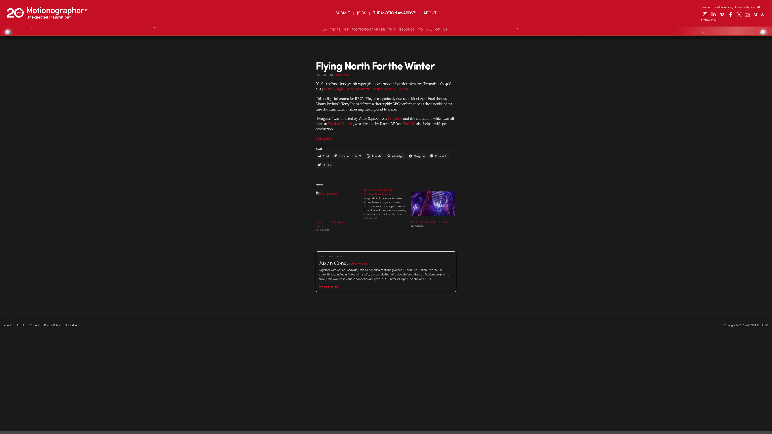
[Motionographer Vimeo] (722, 14)
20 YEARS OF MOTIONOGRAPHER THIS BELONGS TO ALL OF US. (386, 29)
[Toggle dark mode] (763, 14)
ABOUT (429, 12)
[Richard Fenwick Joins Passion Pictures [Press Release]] (387, 204)
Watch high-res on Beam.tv (347, 89)
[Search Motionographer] (755, 14)
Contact (34, 325)
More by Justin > (329, 286)
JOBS (361, 12)
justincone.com (358, 263)
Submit (20, 325)
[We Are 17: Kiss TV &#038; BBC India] (433, 203)
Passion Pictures (340, 123)
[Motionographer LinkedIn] (713, 14)
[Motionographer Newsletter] (747, 14)
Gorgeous (395, 118)
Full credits (324, 138)
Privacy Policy (52, 325)
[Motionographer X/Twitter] (738, 14)
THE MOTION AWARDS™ (394, 12)
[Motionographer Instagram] (705, 14)
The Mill (408, 123)
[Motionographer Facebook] (730, 14)
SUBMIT (343, 12)
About (7, 325)
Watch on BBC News (390, 89)
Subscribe (70, 325)
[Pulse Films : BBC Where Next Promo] (337, 203)
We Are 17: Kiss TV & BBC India (429, 222)
